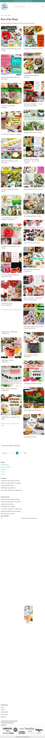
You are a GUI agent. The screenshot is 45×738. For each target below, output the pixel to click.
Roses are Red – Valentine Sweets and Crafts (33, 299)
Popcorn (3, 472)
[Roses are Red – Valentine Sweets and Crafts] (33, 285)
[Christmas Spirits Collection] (11, 347)
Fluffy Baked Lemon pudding (8, 488)
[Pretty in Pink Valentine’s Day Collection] (11, 262)
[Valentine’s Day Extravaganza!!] (11, 290)
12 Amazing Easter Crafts (32, 216)
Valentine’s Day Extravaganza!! (6, 304)
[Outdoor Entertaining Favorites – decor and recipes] (33, 146)
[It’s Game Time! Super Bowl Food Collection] (33, 314)
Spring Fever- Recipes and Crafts (10, 247)
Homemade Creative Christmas (31, 356)
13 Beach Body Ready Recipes (31, 76)
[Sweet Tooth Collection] (33, 230)
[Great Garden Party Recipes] (11, 93)
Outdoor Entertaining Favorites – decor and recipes (31, 161)
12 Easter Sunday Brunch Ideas (10, 190)
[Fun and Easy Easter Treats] (33, 177)
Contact (3, 709)
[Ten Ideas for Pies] (33, 424)
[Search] (30, 6)
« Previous (4, 453)
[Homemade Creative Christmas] (33, 342)
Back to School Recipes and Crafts (11, 49)
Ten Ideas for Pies (30, 437)
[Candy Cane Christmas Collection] (11, 319)
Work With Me (4, 712)
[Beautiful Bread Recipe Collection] (33, 257)
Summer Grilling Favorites (33, 49)
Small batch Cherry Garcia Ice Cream (10, 480)
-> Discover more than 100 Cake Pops (22, 1)
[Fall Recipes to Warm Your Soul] (11, 404)
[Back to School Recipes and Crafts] (11, 36)
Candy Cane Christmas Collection (9, 332)
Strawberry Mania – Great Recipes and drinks (33, 105)
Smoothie (3, 469)
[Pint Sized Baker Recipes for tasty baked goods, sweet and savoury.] (4, 6)
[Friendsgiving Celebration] (33, 397)
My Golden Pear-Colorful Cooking (9, 721)
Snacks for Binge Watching (10, 446)
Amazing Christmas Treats (33, 383)
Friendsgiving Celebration (33, 410)
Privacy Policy (4, 714)
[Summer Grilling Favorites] (33, 36)
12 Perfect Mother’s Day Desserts (9, 162)
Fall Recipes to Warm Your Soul (10, 418)
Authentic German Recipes (7, 722)
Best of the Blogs (4, 15)
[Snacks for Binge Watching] (11, 433)
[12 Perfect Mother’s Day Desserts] (11, 148)
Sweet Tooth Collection (32, 243)
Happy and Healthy (5, 467)
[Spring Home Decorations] (33, 120)
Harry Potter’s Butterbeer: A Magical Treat (11, 490)
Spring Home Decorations (33, 132)
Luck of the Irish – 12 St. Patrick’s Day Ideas (9, 219)
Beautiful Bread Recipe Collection (32, 270)
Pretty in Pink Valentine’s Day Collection (10, 275)
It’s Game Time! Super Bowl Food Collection (34, 327)
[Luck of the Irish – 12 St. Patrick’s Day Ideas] (11, 205)
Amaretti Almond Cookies (7, 485)
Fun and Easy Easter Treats (33, 189)
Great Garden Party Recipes (8, 106)
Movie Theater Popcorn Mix (8, 513)
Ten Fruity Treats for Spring (11, 134)
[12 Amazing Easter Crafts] (33, 203)
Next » (25, 453)
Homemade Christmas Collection (9, 389)
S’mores (3, 474)
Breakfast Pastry (5, 464)
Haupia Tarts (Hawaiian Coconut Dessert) (11, 511)
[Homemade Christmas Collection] (11, 376)
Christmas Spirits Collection (7, 361)
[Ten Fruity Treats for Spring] (11, 121)
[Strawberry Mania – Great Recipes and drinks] (33, 91)
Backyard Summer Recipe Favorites (10, 78)
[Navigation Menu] (42, 7)
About (2, 707)
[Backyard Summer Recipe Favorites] (11, 64)
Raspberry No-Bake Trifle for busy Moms (11, 483)
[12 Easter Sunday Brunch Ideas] (11, 177)
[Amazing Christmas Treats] (33, 371)
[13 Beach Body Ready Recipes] (33, 63)
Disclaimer (3, 717)
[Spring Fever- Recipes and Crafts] (11, 233)
